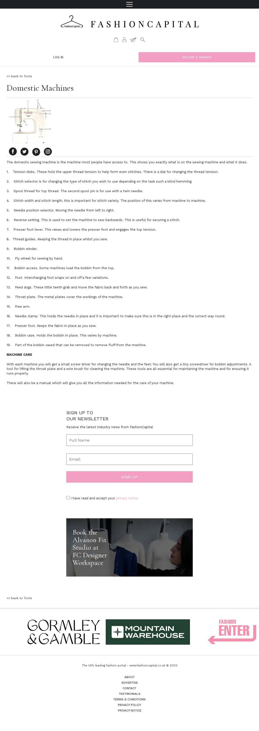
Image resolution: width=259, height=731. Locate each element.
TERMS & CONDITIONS (129, 699)
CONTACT (129, 688)
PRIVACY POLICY (129, 704)
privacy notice (127, 498)
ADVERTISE (129, 682)
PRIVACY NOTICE (129, 710)
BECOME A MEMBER (196, 57)
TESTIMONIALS (129, 693)
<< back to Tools (19, 76)
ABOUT (129, 677)
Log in (58, 57)
